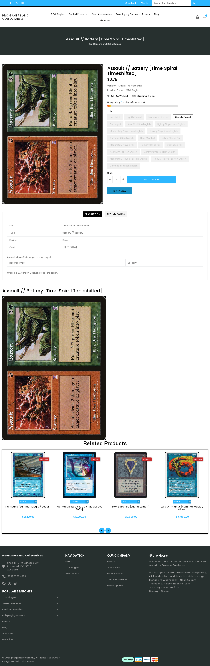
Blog (4, 627)
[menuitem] (58, 14)
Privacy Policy (115, 573)
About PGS (113, 567)
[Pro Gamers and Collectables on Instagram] (22, 3)
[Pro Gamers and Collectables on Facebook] (10, 3)
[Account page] (198, 17)
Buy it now (119, 191)
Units (110, 173)
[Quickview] (10, 518)
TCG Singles (9, 597)
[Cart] (205, 17)
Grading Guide (146, 96)
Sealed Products (12, 603)
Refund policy (115, 585)
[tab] (92, 214)
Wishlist (145, 3)
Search (69, 561)
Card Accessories (12, 609)
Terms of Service (117, 579)
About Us (7, 633)
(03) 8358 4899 (17, 576)
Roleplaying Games (13, 615)
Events (6, 621)
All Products (72, 573)
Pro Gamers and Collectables (15, 17)
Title (110, 111)
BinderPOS (28, 661)
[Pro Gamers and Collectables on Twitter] (16, 3)
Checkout (130, 3)
